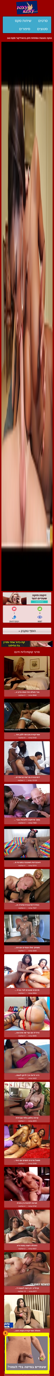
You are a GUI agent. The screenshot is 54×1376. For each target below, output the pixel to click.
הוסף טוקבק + (27, 631)
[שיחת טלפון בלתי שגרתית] (27, 1099)
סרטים (43, 21)
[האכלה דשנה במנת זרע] (27, 1226)
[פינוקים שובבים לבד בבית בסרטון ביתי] (27, 971)
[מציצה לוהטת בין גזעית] (27, 1184)
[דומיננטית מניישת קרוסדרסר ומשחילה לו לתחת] (27, 758)
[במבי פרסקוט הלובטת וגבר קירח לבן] (27, 801)
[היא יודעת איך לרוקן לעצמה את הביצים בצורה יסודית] (27, 1056)
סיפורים (24, 29)
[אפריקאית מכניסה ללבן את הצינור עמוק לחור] (27, 715)
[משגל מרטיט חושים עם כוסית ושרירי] (27, 1141)
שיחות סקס (23, 21)
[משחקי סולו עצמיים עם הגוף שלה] (27, 928)
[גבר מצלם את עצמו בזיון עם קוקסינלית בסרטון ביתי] (27, 673)
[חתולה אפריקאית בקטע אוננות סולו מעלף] (27, 1312)
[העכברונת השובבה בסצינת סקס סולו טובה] (27, 843)
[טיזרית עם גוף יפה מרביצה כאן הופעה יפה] (27, 1013)
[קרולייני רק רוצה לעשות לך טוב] (27, 1269)
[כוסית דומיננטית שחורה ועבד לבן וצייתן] (27, 886)
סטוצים (42, 29)
